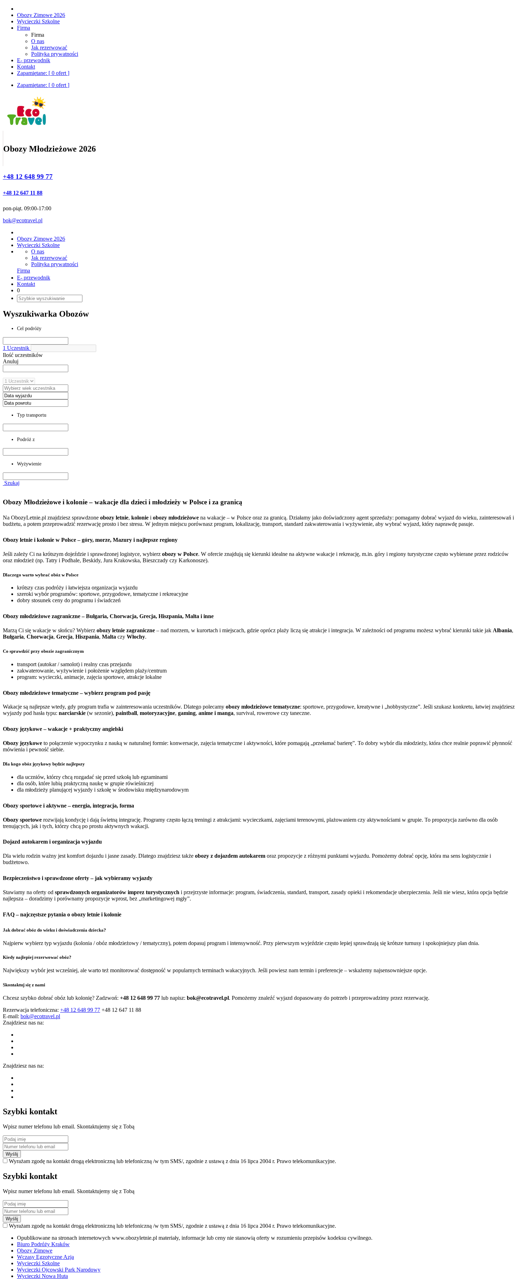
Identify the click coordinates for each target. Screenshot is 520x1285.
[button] (63, 348)
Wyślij (12, 1154)
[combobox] (35, 368)
